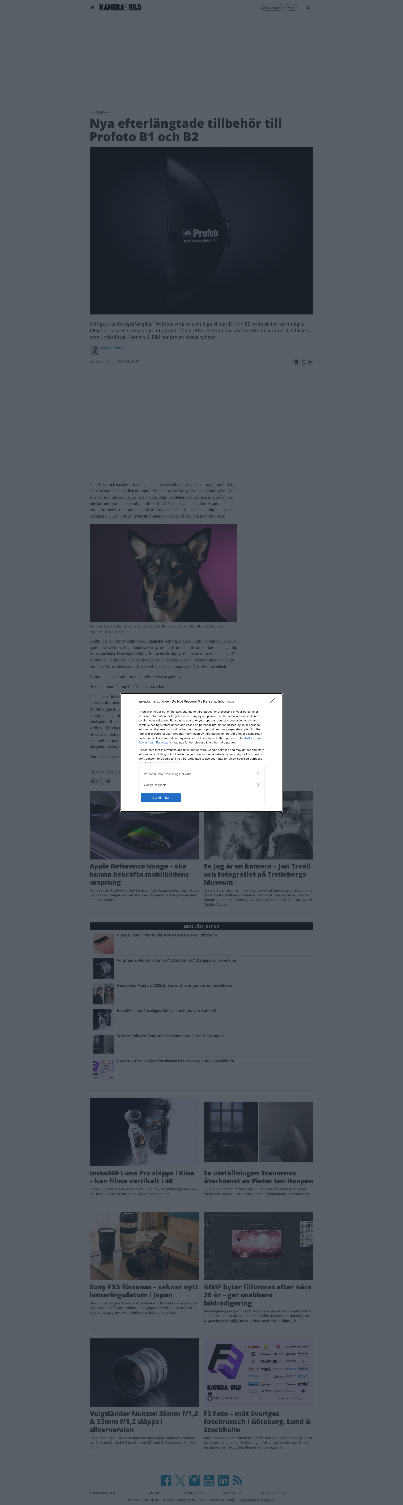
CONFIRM (160, 797)
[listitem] (201, 774)
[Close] (274, 702)
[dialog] (201, 752)
